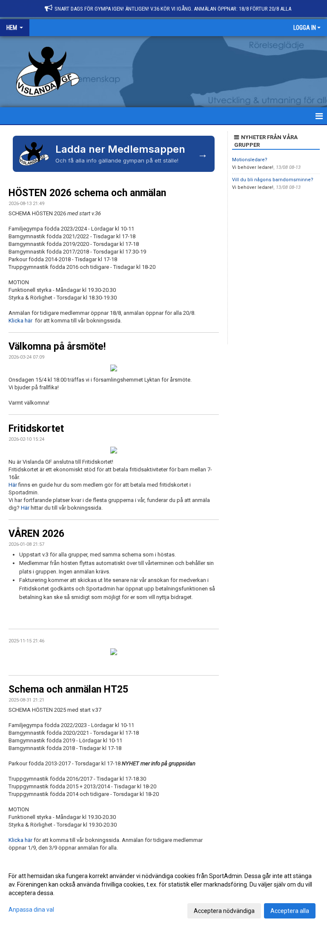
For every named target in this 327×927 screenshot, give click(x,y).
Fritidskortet (36, 428)
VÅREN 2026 (36, 533)
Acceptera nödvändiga (224, 910)
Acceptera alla (289, 910)
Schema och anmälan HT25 (68, 689)
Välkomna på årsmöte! (57, 346)
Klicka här (21, 320)
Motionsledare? (249, 160)
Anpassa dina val (31, 909)
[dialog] (163, 893)
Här (13, 485)
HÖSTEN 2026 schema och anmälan (87, 193)
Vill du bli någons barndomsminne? (272, 180)
